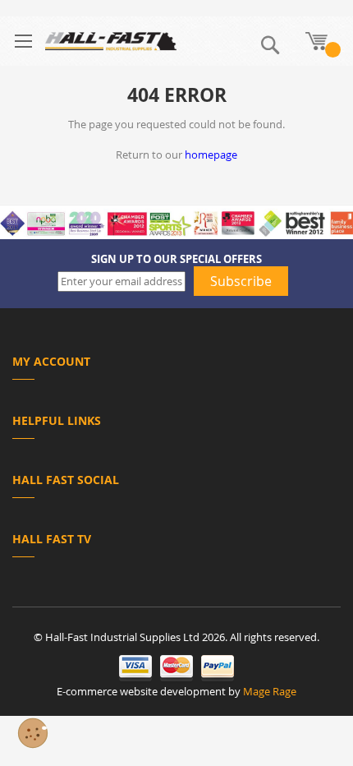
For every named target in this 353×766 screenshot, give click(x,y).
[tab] (176, 364)
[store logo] (110, 41)
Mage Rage (269, 691)
